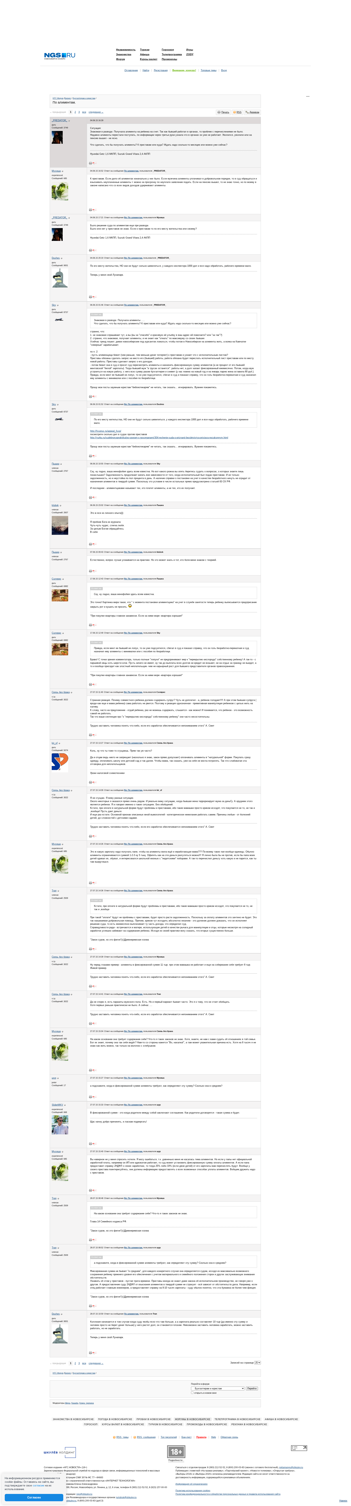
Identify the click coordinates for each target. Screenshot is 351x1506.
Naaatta (74, 1403)
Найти (146, 70)
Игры (189, 49)
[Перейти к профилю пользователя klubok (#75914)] (60, 534)
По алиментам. (131, 171)
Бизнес (68, 98)
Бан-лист (187, 1437)
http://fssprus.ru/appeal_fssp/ (105, 431)
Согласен (34, 1497)
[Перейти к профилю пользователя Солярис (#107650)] (60, 600)
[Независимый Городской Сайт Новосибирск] (59, 56)
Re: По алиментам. (133, 217)
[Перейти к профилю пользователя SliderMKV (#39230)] (60, 1133)
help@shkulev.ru (68, 1500)
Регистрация (161, 70)
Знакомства (123, 54)
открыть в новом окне (205, 1393)
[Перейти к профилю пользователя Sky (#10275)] (58, 326)
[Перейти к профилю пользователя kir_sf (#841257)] (60, 771)
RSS (239, 112)
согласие (38, 1485)
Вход (224, 70)
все (84, 112)
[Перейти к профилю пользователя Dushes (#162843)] (60, 286)
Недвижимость (126, 49)
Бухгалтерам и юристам (84, 98)
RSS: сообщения (146, 1437)
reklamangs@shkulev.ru (291, 1467)
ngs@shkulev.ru (84, 1494)
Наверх (343, 1500)
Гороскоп (168, 49)
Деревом (254, 112)
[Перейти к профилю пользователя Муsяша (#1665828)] (60, 199)
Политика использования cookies (193, 1490)
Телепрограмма (172, 54)
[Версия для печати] (90, 163)
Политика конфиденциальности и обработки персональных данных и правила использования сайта (228, 1494)
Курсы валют (148, 59)
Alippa (67, 1403)
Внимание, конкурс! (184, 70)
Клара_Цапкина (86, 1403)
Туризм (144, 49)
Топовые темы (208, 70)
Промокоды (169, 59)
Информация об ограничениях (191, 1484)
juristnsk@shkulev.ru (126, 1497)
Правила (201, 1437)
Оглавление (131, 70)
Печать (225, 112)
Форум (120, 59)
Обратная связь (229, 1437)
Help (213, 1437)
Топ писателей (169, 1437)
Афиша (144, 54)
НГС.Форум (58, 98)
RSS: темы (122, 1437)
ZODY (189, 54)
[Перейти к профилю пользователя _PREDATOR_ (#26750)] (57, 143)
